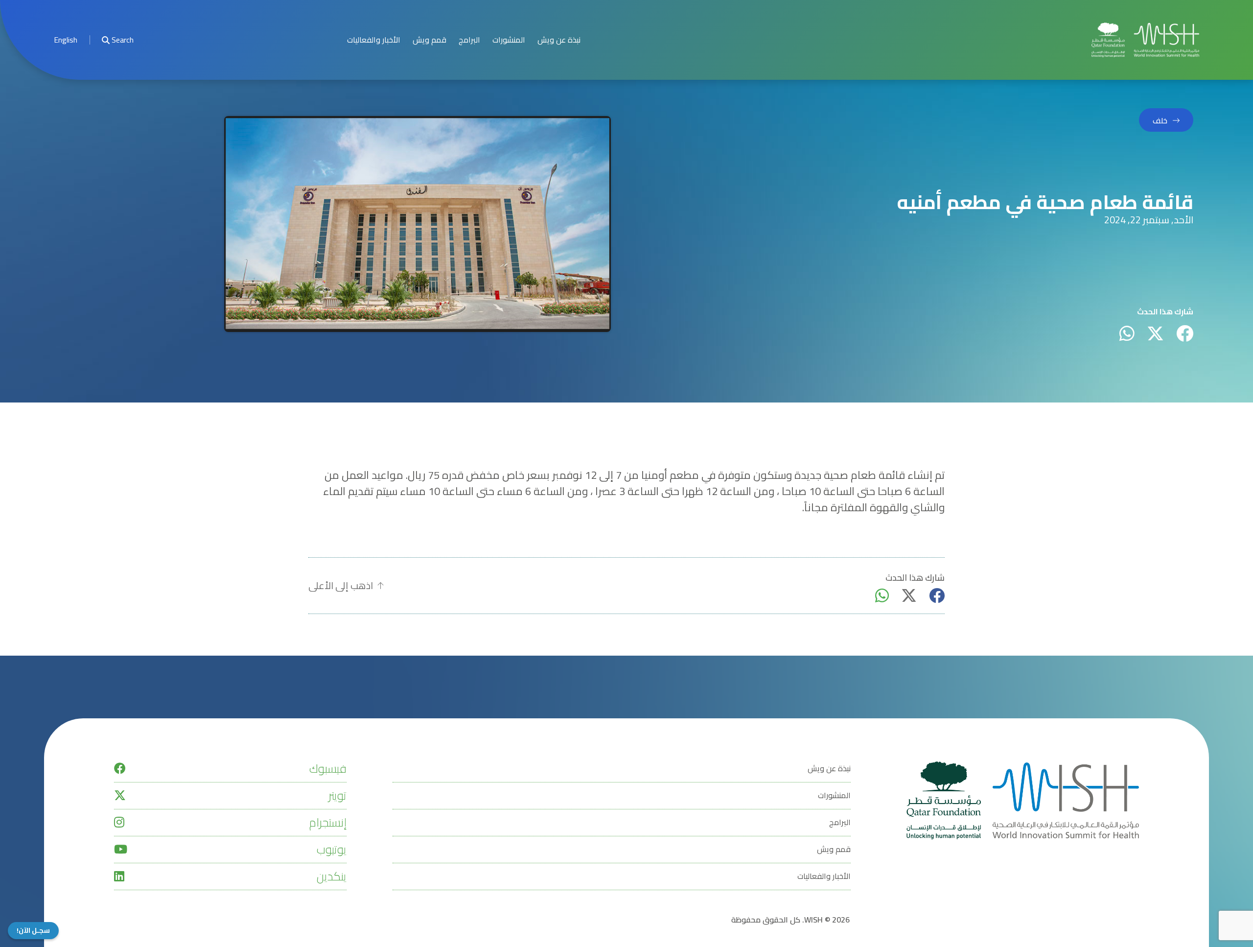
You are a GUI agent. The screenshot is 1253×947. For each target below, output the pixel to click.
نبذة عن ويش (558, 40)
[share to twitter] (1155, 333)
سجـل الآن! (33, 930)
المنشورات (508, 40)
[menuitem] (65, 39)
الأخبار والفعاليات (373, 40)
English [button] (65, 40)
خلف (1160, 120)
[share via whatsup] (1127, 333)
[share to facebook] (1184, 333)
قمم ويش (429, 40)
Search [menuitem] (123, 40)
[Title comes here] (1145, 40)
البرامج (469, 40)
